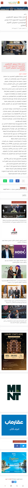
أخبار (25, 14)
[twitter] (23, 446)
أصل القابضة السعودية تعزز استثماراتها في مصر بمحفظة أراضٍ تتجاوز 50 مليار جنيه (15, 321)
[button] (17, 180)
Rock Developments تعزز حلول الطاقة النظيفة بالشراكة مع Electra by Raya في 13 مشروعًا (15, 301)
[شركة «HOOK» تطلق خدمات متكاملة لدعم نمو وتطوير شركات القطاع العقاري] (14, 251)
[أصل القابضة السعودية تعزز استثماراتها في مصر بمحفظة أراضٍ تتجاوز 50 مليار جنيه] (14, 311)
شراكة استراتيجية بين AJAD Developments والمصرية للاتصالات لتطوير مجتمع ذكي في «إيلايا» (14, 281)
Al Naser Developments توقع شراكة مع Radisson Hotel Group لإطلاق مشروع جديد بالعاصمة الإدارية (14, 221)
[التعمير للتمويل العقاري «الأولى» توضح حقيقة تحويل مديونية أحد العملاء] (14, 231)
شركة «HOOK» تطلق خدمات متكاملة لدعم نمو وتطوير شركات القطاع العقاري (15, 261)
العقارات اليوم (8, 479)
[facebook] (17, 446)
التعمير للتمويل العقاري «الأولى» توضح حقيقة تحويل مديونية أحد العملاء (14, 241)
